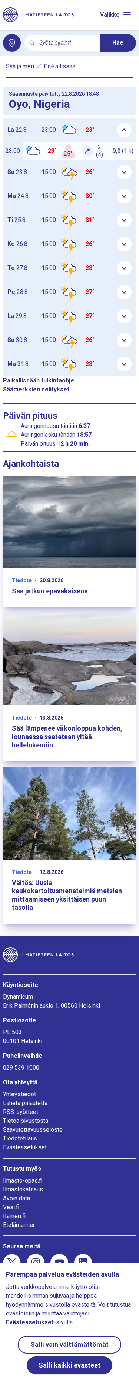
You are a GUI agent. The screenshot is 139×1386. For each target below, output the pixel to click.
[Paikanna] (12, 43)
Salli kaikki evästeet (69, 1365)
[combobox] (66, 43)
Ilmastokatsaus (23, 1189)
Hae (117, 42)
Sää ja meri (20, 66)
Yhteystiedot (19, 1094)
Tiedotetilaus (20, 1138)
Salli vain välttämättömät (69, 1344)
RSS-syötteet (20, 1111)
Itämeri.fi (14, 1215)
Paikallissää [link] (59, 66)
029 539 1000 (21, 1067)
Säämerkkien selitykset (36, 389)
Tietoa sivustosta (25, 1120)
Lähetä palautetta (25, 1103)
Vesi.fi (11, 1207)
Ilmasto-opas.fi (22, 1180)
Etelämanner (19, 1224)
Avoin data (16, 1198)
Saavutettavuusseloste (33, 1129)
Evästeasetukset (25, 1147)
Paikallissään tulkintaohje (38, 380)
